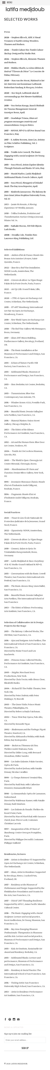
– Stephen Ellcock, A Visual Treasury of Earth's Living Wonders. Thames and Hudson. (22, 41)
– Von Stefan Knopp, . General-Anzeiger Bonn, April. (24, 109)
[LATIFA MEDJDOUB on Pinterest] (9, 1019)
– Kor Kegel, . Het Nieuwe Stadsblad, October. (23, 96)
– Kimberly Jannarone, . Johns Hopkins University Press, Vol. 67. (25, 195)
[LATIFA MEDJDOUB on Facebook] (5, 1019)
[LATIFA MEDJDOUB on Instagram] (14, 1019)
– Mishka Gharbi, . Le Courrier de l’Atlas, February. (24, 71)
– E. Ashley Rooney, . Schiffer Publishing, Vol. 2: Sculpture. (24, 143)
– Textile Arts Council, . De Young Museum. (24, 155)
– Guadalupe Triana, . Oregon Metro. (20, 121)
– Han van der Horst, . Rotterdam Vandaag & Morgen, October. (24, 84)
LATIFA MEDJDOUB (25, 9)
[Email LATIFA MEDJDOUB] (18, 1019)
